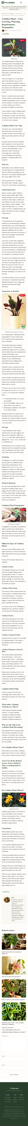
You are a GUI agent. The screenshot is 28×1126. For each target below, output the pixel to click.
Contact (15, 1099)
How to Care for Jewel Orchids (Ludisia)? (13, 999)
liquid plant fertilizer (14, 467)
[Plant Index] (8, 4)
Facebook (21, 1099)
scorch (16, 206)
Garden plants (7, 1099)
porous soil (5, 437)
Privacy (15, 1101)
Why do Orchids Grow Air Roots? (11, 976)
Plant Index (4, 13)
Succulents (7, 1101)
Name (4, 1056)
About (15, 1097)
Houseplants (11, 13)
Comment (5, 1036)
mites (3, 423)
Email (3, 1065)
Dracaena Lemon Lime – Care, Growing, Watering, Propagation (13, 1023)
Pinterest (21, 1097)
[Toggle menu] (21, 2)
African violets (14, 440)
